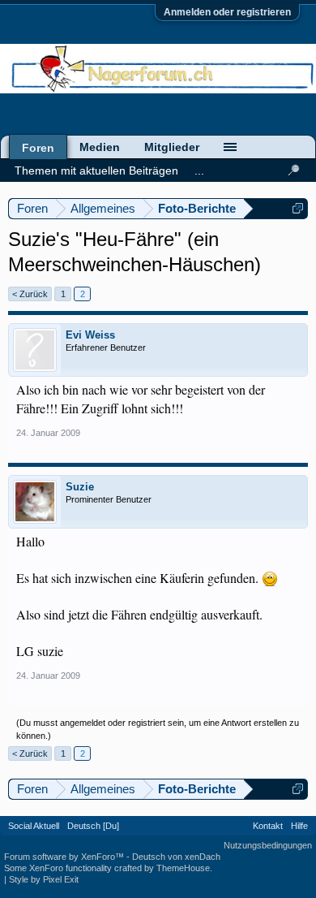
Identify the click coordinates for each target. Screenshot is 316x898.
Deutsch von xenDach (176, 856)
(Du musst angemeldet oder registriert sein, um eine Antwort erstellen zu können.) (157, 729)
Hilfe (299, 826)
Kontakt (268, 826)
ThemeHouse (183, 868)
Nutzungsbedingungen (268, 845)
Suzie (80, 487)
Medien (99, 146)
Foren (38, 147)
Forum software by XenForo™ (65, 856)
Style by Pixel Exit (44, 879)
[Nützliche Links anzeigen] (298, 208)
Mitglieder (171, 146)
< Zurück (30, 294)
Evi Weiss (90, 335)
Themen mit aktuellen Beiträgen (96, 170)
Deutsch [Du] (93, 826)
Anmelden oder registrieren (227, 12)
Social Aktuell (33, 826)
